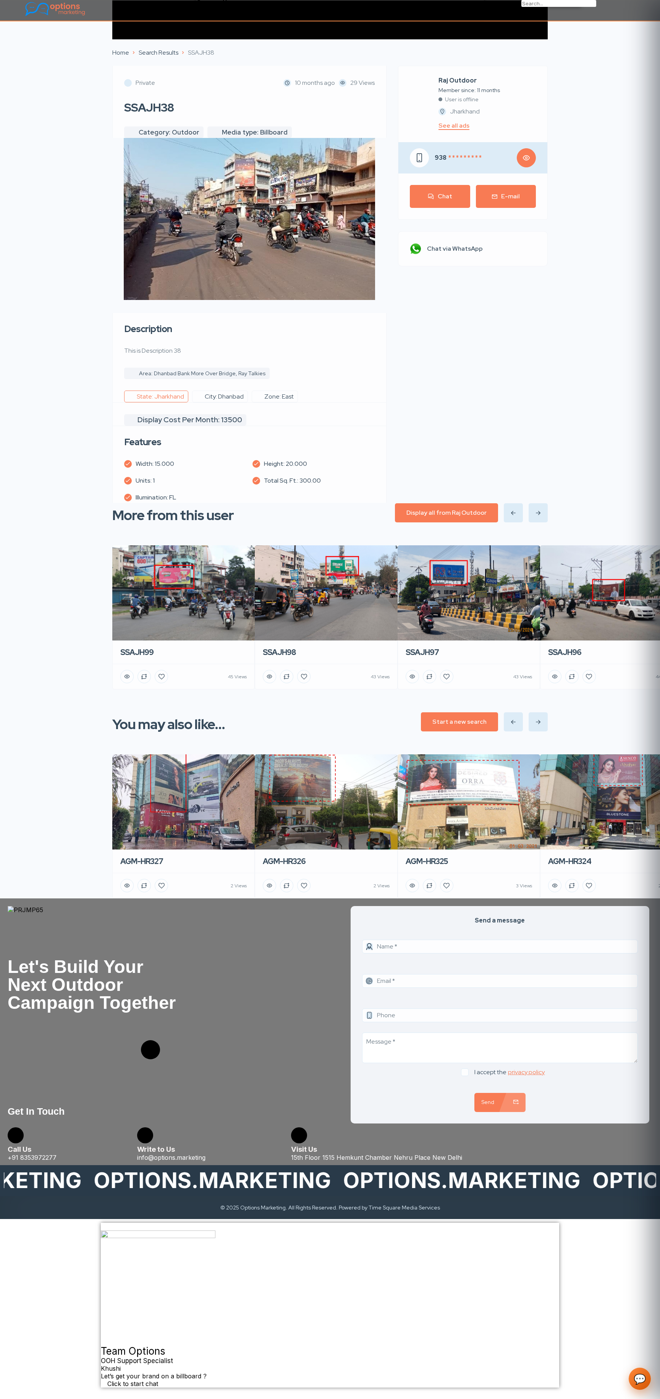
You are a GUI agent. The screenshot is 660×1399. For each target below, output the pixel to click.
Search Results (158, 53)
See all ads (453, 126)
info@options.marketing (171, 1157)
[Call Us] (16, 1135)
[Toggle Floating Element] (105, 1391)
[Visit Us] (299, 1135)
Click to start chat (131, 1384)
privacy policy (526, 1072)
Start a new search (459, 722)
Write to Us (156, 1149)
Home (120, 53)
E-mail (510, 196)
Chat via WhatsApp (455, 249)
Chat (445, 196)
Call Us (19, 1149)
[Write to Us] (145, 1135)
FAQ (202, 12)
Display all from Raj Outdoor (446, 513)
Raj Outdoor (457, 81)
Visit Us (304, 1149)
